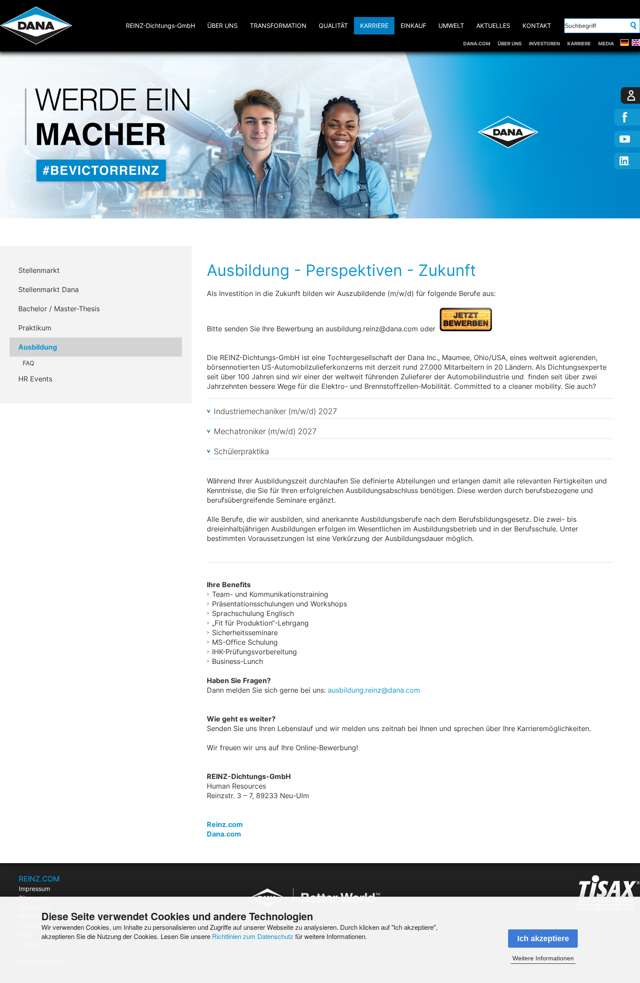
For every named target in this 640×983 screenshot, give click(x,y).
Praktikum (34, 327)
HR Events (35, 378)
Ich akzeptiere (543, 938)
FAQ (28, 363)
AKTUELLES (493, 25)
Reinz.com (225, 824)
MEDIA (606, 44)
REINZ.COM (39, 878)
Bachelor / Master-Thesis (59, 308)
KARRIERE (579, 44)
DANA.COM (476, 44)
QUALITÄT (333, 25)
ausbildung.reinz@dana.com (374, 690)
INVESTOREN (544, 44)
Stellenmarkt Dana (48, 289)
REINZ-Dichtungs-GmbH (160, 25)
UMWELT (451, 25)
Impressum (34, 888)
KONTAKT (536, 25)
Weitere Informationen (543, 958)
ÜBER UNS (510, 44)
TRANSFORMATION (278, 25)
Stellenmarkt (39, 270)
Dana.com (224, 834)
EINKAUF (413, 25)
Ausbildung (37, 347)
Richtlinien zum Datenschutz (252, 936)
